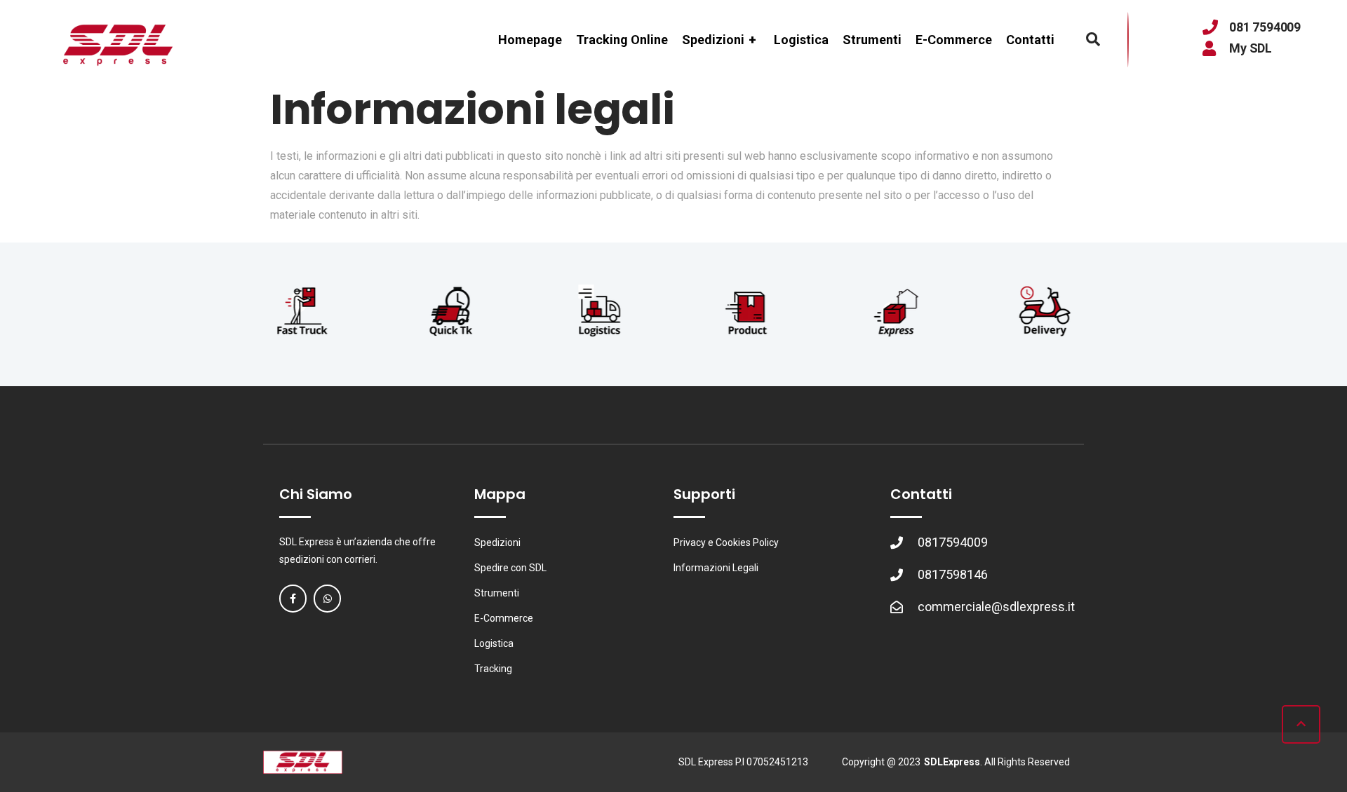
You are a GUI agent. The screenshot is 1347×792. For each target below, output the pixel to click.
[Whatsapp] (327, 598)
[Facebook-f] (293, 598)
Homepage (530, 39)
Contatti (1030, 39)
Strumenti (872, 39)
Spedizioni (719, 39)
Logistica (801, 39)
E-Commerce (954, 39)
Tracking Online (622, 39)
